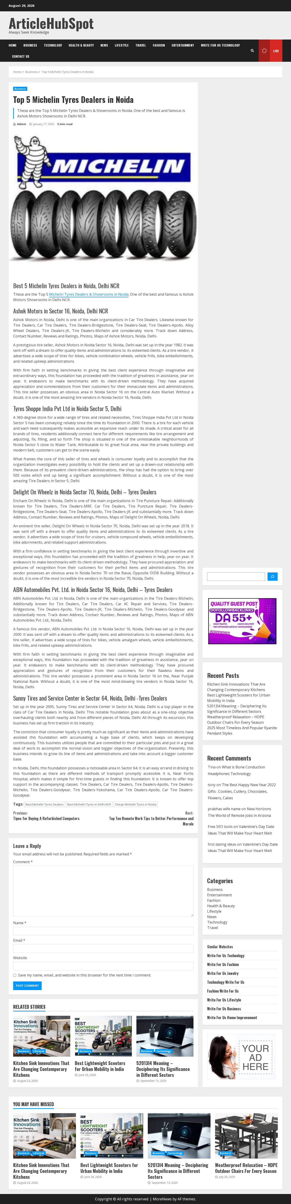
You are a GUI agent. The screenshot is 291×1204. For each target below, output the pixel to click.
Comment (23, 861)
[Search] (252, 50)
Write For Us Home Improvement (232, 1017)
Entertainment (183, 45)
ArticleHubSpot (51, 22)
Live (276, 50)
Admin (21, 124)
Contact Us (20, 56)
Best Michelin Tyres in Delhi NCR (89, 804)
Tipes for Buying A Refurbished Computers (46, 815)
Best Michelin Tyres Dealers (44, 804)
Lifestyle (122, 45)
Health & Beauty (81, 45)
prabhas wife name (224, 808)
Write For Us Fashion (223, 964)
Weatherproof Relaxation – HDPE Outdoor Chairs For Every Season (246, 1136)
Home (13, 45)
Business (30, 45)
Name (19, 922)
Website (20, 957)
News (104, 45)
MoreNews (162, 1199)
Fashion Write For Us (223, 991)
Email (19, 940)
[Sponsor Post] (272, 576)
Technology (53, 45)
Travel (140, 45)
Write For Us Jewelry (222, 973)
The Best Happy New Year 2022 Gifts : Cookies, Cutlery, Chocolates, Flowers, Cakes (242, 791)
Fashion (159, 45)
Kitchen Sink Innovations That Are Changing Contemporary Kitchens (41, 1036)
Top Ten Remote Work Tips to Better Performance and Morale (151, 818)
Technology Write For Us (225, 982)
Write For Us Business (224, 1008)
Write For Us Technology (220, 45)
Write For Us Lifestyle (224, 1000)
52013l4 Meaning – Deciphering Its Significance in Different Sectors (164, 1036)
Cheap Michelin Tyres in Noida (135, 804)
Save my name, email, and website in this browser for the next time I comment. (84, 975)
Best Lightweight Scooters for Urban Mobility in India (103, 1036)
